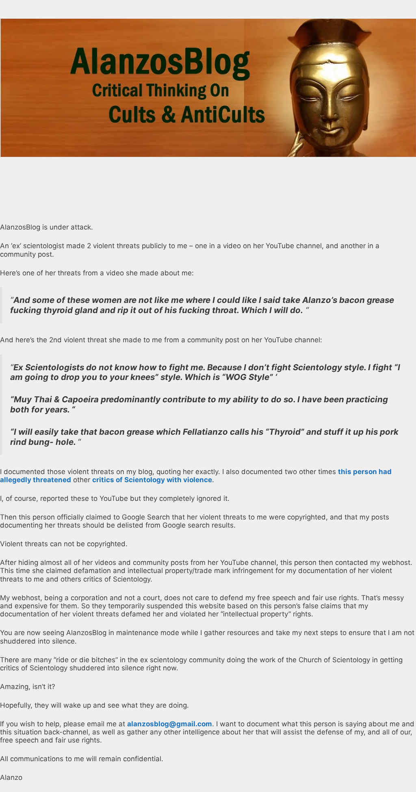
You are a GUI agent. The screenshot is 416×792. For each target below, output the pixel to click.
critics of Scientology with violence (152, 480)
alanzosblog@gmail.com (169, 724)
